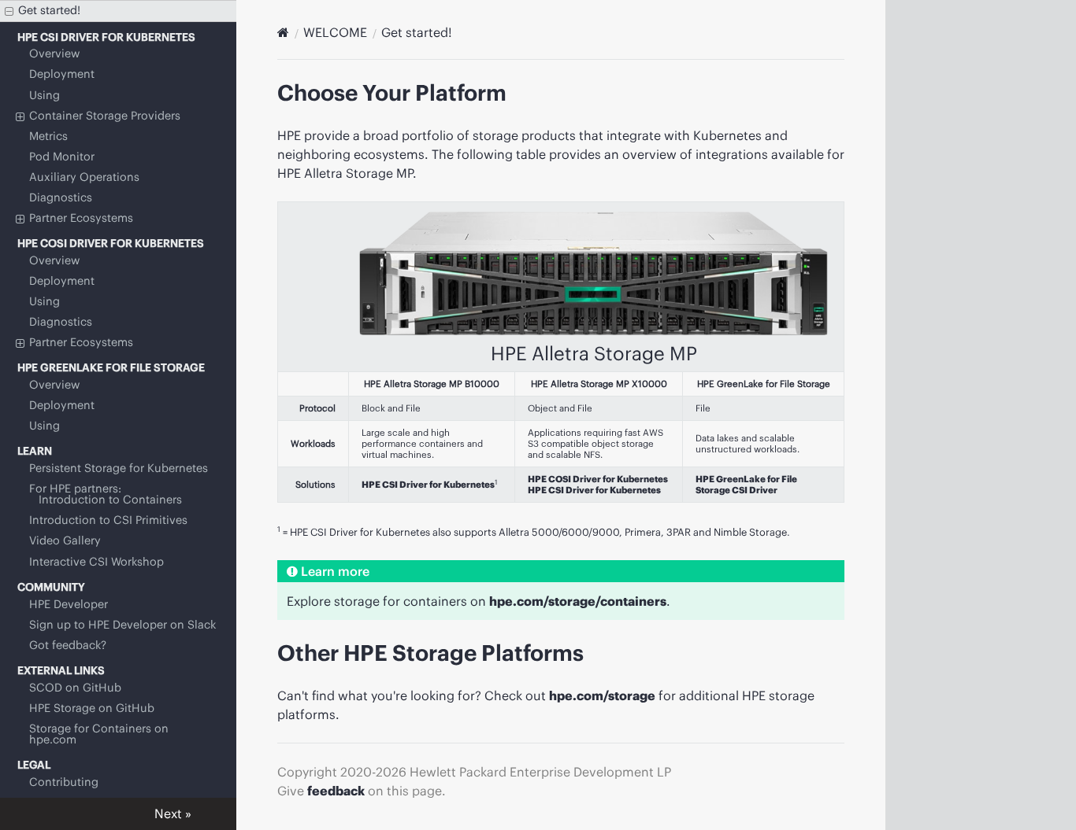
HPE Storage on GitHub (91, 708)
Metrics (48, 136)
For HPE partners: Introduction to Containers (105, 494)
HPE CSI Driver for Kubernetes (428, 484)
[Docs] (283, 32)
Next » (172, 813)
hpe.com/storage (602, 695)
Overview (54, 53)
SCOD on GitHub (75, 688)
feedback (336, 791)
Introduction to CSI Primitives (108, 520)
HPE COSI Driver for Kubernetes (598, 479)
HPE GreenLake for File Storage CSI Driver (746, 485)
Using (44, 95)
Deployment (62, 74)
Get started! (49, 10)
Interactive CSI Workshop (96, 562)
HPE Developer (68, 604)
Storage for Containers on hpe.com (99, 734)
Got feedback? (67, 645)
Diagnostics (60, 197)
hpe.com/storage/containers (577, 601)
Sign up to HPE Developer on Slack (122, 625)
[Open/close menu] (9, 12)
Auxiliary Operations (84, 177)
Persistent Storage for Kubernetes (118, 468)
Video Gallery (65, 540)
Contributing (63, 782)
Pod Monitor (62, 156)
